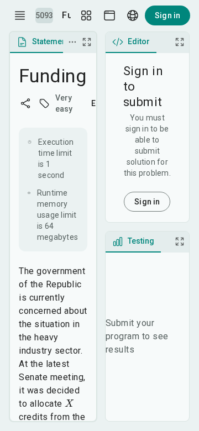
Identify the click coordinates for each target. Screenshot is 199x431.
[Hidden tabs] (72, 42)
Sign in (167, 15)
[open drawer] (20, 15)
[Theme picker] (109, 15)
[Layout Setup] (86, 15)
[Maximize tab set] (87, 42)
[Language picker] (133, 15)
